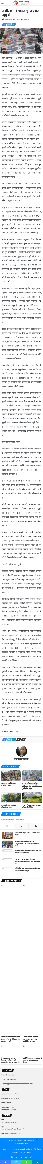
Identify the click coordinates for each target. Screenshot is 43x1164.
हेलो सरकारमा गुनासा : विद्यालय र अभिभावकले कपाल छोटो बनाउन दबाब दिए (27, 861)
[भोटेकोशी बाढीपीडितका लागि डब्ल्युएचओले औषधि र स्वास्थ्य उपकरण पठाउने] (7, 844)
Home (4, 1149)
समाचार (10, 1149)
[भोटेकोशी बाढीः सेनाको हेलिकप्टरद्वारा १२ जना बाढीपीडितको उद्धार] (7, 853)
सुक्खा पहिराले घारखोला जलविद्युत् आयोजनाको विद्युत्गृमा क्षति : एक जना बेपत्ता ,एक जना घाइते (32, 786)
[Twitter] (8, 24)
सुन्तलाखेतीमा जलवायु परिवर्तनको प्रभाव (8, 806)
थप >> (29, 1152)
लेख (15, 1149)
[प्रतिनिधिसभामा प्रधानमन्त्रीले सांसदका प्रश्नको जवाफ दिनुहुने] (7, 871)
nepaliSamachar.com (21, 1143)
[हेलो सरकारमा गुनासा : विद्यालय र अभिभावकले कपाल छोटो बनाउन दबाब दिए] (7, 862)
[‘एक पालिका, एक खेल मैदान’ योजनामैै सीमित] (32, 798)
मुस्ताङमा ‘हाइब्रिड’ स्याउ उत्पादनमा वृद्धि (8, 784)
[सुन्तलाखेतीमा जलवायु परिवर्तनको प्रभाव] (11, 798)
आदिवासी (29, 1149)
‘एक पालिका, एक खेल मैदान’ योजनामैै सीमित (31, 806)
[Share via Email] (18, 739)
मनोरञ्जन (15, 1152)
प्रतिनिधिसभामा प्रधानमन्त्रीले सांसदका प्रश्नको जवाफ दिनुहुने (27, 869)
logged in (10, 819)
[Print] (23, 739)
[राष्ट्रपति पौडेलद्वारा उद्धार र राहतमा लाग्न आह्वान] (7, 835)
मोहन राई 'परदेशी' (8, 19)
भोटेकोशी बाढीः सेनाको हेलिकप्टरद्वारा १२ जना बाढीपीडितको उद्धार (28, 851)
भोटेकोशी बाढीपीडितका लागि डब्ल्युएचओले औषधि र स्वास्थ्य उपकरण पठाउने (27, 844)
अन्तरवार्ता (21, 1149)
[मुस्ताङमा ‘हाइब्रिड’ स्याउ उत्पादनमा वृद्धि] (11, 775)
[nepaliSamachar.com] (22, 3)
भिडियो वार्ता (37, 1149)
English (22, 1152)
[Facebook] (4, 24)
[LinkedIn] (13, 24)
